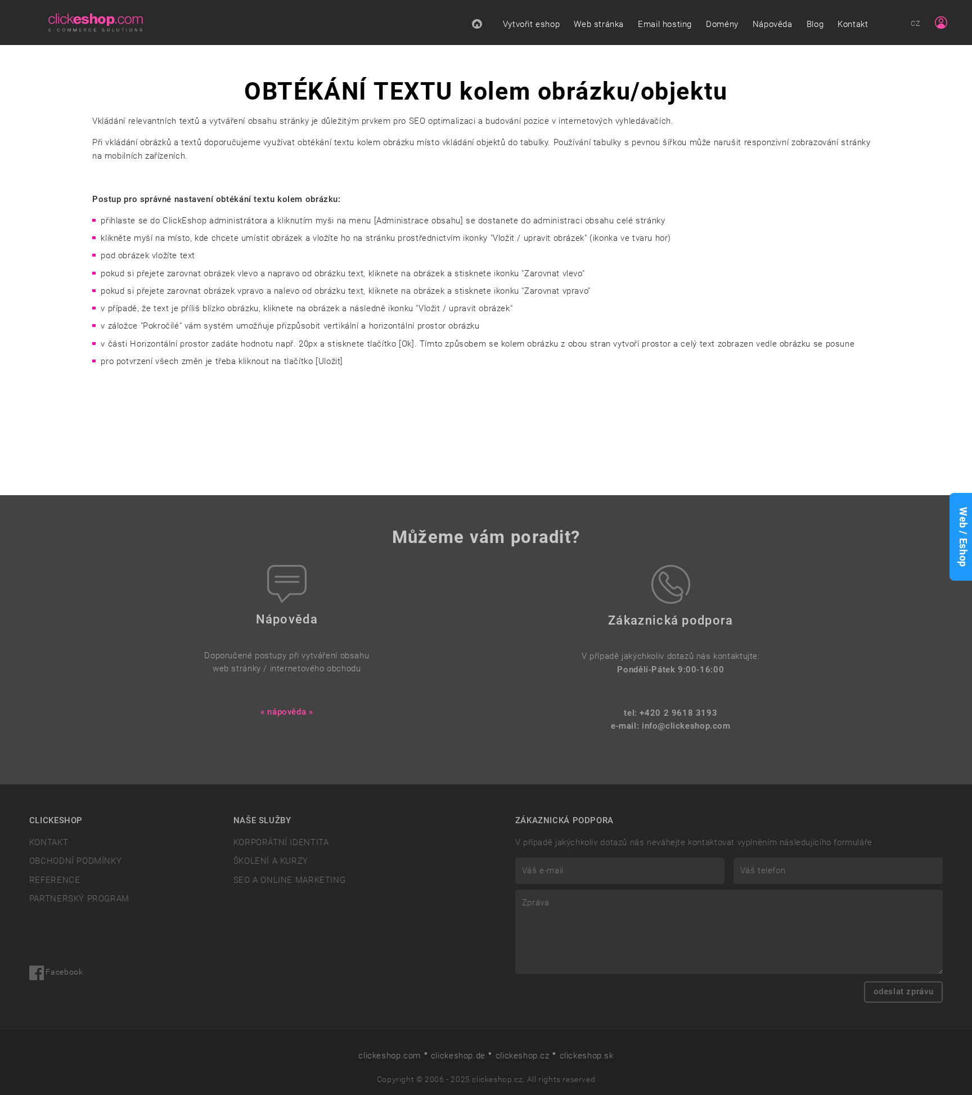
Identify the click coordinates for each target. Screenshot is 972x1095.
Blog (815, 24)
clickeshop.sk (587, 1056)
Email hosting (665, 24)
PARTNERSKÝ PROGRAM (79, 899)
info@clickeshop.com (686, 726)
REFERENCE (54, 880)
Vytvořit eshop (531, 24)
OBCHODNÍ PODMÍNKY (75, 861)
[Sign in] (941, 22)
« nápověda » (286, 712)
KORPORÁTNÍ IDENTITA (281, 842)
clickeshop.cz (523, 1056)
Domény (722, 24)
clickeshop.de (458, 1056)
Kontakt (853, 24)
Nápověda (773, 24)
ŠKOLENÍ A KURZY (270, 861)
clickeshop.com (389, 1056)
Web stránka (599, 24)
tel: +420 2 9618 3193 (670, 713)
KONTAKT (48, 842)
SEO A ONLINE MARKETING (289, 880)
